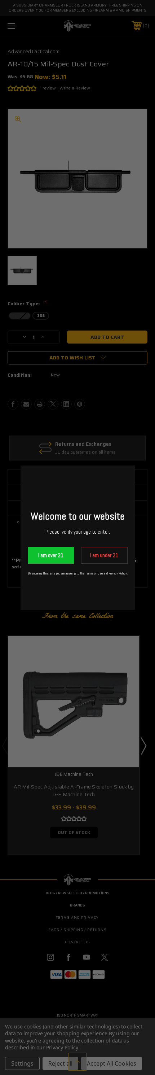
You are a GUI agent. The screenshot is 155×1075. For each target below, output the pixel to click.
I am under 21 (104, 555)
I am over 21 (50, 555)
